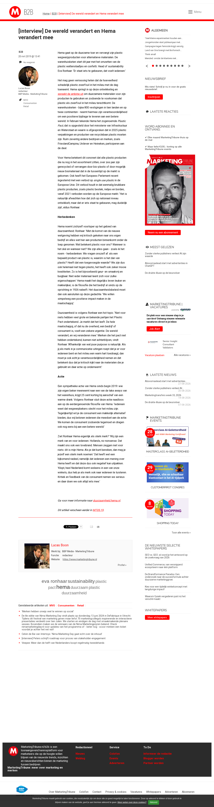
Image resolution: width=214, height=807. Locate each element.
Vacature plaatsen (154, 355)
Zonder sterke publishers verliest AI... (164, 388)
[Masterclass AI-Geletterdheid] (168, 437)
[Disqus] (75, 700)
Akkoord (153, 802)
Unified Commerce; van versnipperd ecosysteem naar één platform (164, 566)
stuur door (91, 528)
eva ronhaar (54, 581)
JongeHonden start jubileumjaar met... (163, 42)
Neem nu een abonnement (163, 232)
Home (46, 13)
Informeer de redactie (157, 753)
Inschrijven (154, 97)
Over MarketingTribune (62, 791)
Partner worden (153, 763)
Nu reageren (29, 62)
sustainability (81, 581)
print (98, 528)
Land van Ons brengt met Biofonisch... (163, 50)
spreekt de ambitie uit (70, 94)
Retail (26, 106)
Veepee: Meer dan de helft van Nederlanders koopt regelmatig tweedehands (63, 643)
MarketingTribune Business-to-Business (21, 12)
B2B (54, 13)
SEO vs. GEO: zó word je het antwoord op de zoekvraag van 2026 (166, 556)
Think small (150, 54)
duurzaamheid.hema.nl (106, 500)
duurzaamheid (74, 593)
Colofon (115, 753)
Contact (96, 791)
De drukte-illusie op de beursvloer (162, 273)
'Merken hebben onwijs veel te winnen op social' (48, 611)
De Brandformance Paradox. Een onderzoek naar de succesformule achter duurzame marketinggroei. (167, 577)
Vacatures (136, 791)
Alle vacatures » (182, 355)
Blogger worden (153, 758)
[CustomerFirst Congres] (168, 472)
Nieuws (80, 753)
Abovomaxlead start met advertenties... (166, 381)
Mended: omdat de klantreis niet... (161, 58)
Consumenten (30, 103)
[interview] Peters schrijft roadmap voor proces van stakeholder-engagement (63, 638)
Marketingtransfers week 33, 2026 (163, 395)
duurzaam (79, 587)
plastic (94, 587)
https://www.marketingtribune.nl (80, 559)
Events (114, 758)
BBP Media (22, 789)
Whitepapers (153, 791)
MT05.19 (98, 510)
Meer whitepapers (157, 617)
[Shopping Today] (168, 508)
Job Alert (154, 328)
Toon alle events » (181, 532)
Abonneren (188, 791)
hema (63, 587)
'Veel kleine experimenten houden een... (164, 38)
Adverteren (117, 763)
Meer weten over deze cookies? (132, 802)
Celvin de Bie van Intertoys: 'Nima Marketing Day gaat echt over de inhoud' (62, 634)
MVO (25, 100)
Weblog (80, 758)
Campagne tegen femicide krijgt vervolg (164, 46)
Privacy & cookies (115, 791)
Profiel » (122, 565)
